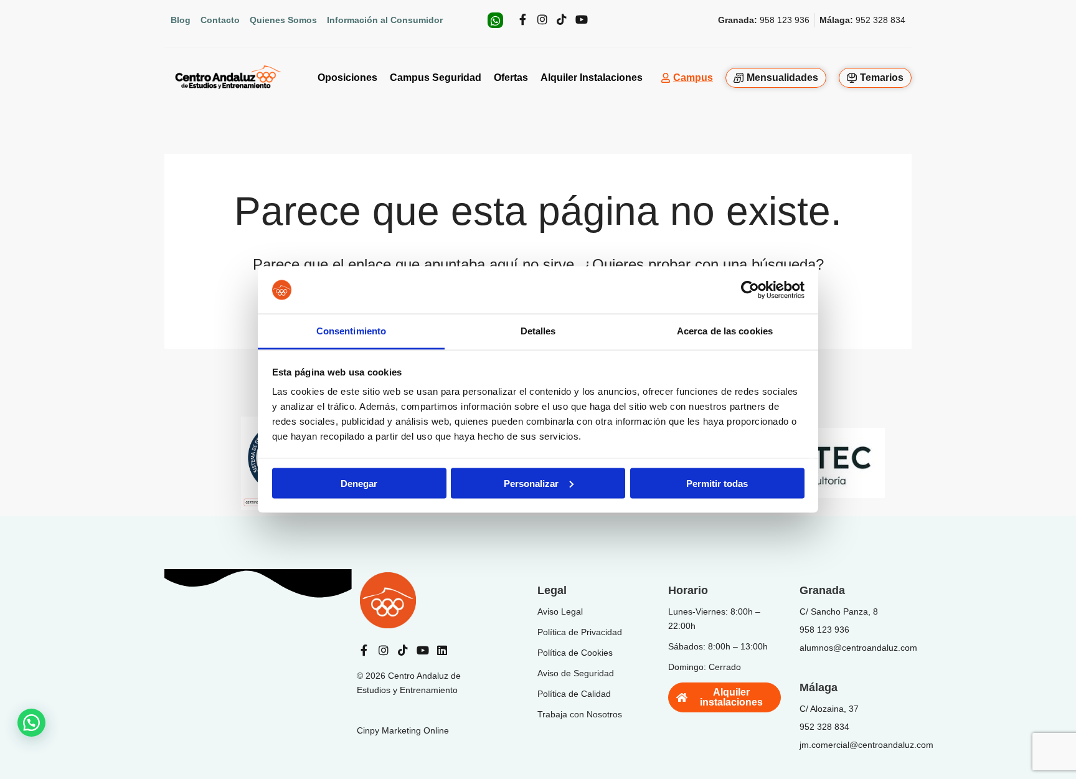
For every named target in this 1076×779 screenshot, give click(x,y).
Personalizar (531, 483)
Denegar (359, 483)
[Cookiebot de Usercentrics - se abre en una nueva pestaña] (750, 290)
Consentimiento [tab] (351, 331)
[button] (31, 723)
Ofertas (511, 77)
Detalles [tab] (538, 331)
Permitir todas (717, 483)
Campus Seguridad (435, 77)
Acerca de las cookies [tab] (725, 331)
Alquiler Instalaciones (591, 77)
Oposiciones (347, 77)
